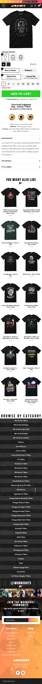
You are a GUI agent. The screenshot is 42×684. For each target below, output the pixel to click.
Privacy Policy (11, 645)
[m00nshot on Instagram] (4, 593)
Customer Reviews (11, 632)
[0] (39, 6)
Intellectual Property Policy (11, 655)
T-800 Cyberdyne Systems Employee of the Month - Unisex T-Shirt (10, 212)
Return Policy (11, 639)
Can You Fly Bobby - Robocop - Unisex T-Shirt (10, 307)
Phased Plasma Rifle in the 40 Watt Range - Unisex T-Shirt (31, 211)
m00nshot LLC (11, 681)
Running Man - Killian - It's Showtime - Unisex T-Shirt (31, 338)
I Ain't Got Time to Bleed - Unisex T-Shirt (31, 244)
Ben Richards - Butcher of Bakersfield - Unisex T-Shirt (10, 338)
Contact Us (31, 632)
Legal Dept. (11, 651)
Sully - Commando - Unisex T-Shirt (31, 369)
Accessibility (11, 648)
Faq (30, 636)
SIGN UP (33, 620)
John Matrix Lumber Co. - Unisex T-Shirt (10, 369)
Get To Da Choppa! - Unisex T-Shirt (10, 244)
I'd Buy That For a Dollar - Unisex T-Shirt (31, 307)
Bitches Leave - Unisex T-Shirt (31, 275)
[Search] (31, 5)
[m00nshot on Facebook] (18, 672)
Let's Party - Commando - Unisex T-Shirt (10, 401)
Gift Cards (11, 636)
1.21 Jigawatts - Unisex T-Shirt (10, 275)
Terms (11, 642)
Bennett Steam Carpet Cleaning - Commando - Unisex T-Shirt (31, 401)
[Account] (35, 7)
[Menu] (3, 5)
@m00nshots (21, 583)
